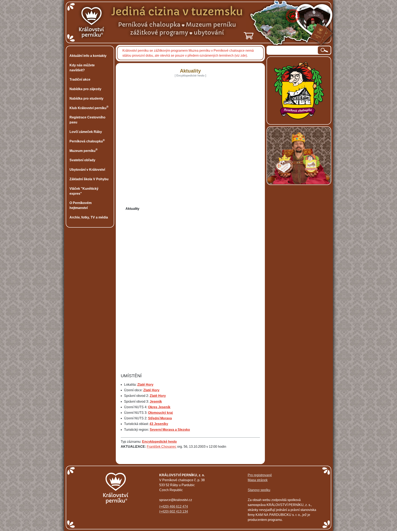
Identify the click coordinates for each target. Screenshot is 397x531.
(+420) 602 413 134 (173, 511)
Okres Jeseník (159, 407)
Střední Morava (160, 418)
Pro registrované (260, 475)
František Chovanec (161, 446)
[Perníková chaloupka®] (299, 90)
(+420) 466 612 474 (173, 506)
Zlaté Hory (145, 384)
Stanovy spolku (259, 490)
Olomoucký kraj (160, 412)
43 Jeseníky (158, 424)
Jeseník (156, 401)
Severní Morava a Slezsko (170, 429)
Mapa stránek (258, 480)
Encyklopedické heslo (159, 441)
